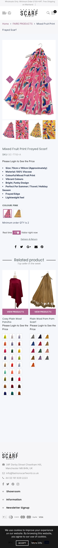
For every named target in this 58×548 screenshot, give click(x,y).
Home (5, 23)
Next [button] (48, 79)
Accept (22, 543)
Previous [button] (10, 79)
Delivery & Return (29, 239)
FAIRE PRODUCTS (23, 23)
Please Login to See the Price (18, 161)
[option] (29, 79)
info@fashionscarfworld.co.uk (22, 473)
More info (37, 542)
